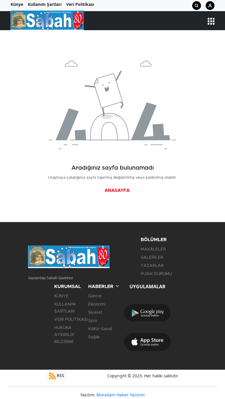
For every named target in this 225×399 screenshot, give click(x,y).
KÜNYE (61, 296)
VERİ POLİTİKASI (71, 320)
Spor (93, 321)
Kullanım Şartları (45, 4)
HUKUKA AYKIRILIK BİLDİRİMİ (64, 335)
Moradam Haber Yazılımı (120, 395)
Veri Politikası (80, 4)
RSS (60, 375)
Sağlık (94, 337)
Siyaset (95, 313)
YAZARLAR (152, 266)
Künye (17, 4)
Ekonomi (96, 304)
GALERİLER (152, 257)
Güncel (94, 296)
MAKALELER (153, 249)
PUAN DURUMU (156, 274)
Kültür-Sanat (100, 329)
